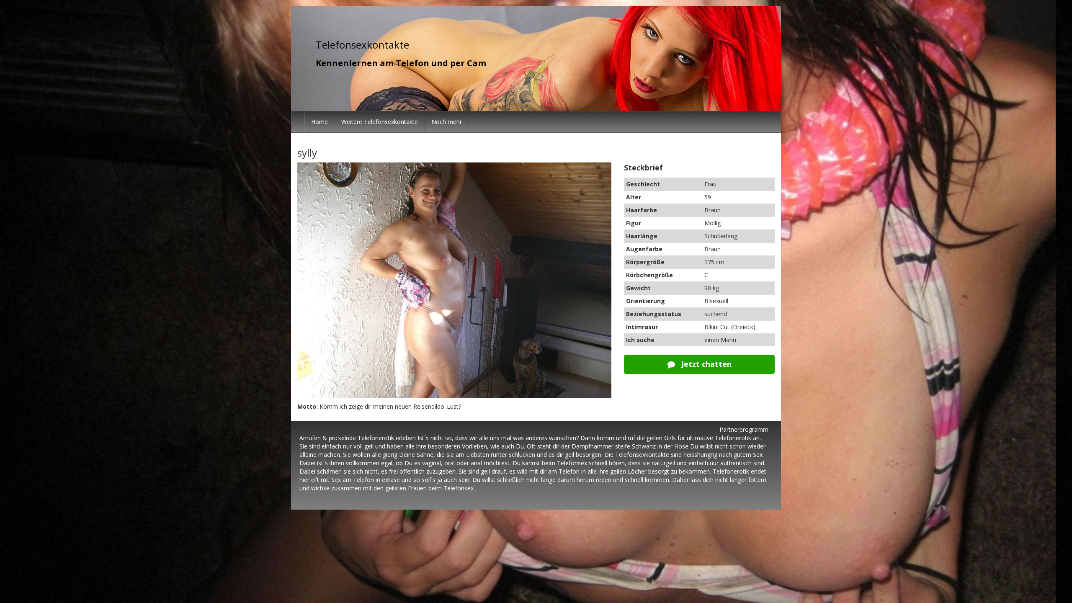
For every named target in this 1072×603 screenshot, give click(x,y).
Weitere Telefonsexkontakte (379, 122)
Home (319, 122)
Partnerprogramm (743, 429)
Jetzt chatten (705, 364)
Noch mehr (446, 122)
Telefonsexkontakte (362, 45)
